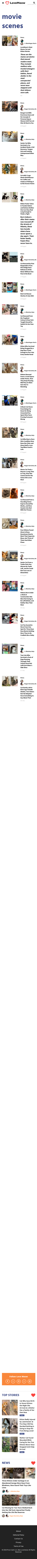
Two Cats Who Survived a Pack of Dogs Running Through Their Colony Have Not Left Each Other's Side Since (26, 661)
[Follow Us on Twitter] (13, 1381)
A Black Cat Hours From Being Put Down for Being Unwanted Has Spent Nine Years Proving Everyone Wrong (26, 413)
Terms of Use (18, 1546)
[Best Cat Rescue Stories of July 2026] (10, 287)
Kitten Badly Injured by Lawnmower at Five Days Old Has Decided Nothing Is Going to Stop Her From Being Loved (27, 1425)
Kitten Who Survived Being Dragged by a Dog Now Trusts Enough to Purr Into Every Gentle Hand (27, 350)
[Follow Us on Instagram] (19, 1381)
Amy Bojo (31, 139)
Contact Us (18, 1539)
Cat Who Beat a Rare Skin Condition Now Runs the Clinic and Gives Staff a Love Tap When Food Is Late (27, 444)
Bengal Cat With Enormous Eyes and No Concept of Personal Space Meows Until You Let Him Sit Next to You (27, 118)
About (18, 1531)
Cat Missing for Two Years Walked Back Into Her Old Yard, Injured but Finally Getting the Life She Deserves (17, 1510)
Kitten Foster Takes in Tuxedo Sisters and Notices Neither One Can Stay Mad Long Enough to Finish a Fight (27, 209)
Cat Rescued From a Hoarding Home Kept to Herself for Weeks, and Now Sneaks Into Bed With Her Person (27, 505)
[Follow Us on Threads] (30, 1381)
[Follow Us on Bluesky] (24, 1381)
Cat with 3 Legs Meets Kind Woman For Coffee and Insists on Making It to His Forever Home (27, 179)
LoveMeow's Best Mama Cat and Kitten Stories (26, 49)
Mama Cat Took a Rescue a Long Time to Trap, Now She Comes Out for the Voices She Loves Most (27, 474)
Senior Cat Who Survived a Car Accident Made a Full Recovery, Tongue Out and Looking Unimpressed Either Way (27, 149)
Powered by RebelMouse (32, 4)
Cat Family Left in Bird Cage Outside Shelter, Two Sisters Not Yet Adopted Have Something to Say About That (27, 693)
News (22, 37)
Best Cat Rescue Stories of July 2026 (27, 295)
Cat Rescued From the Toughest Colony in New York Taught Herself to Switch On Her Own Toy (27, 321)
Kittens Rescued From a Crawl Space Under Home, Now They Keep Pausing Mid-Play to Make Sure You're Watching (27, 380)
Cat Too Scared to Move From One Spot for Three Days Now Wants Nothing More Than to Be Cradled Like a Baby (27, 630)
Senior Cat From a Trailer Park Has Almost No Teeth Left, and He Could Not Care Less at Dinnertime (26, 567)
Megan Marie (32, 43)
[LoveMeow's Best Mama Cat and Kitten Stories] (10, 41)
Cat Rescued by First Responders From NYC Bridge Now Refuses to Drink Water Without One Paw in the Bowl (27, 269)
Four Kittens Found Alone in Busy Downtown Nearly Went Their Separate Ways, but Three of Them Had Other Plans (27, 536)
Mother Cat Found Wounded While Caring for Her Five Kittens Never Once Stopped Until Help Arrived (27, 1443)
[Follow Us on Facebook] (8, 1381)
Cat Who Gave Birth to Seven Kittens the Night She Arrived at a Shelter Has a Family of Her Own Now (27, 1406)
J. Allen (26, 43)
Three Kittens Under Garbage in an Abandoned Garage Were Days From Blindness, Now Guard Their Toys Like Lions (16, 1484)
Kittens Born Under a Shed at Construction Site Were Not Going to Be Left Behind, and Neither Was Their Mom (27, 599)
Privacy (18, 1542)
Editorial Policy (18, 1535)
